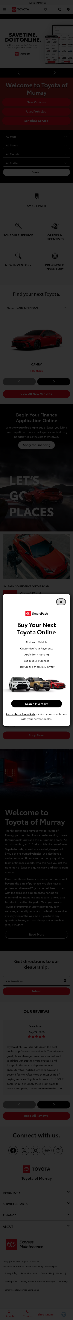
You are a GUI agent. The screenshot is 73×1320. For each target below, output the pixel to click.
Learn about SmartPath (20, 714)
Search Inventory (36, 704)
